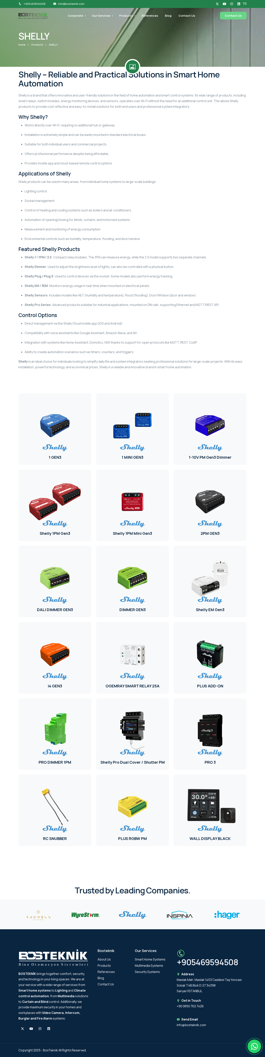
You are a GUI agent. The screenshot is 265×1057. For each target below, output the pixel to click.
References (150, 16)
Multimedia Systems (149, 965)
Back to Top (8, 529)
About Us (104, 959)
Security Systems (147, 972)
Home (22, 44)
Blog (168, 16)
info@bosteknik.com (71, 4)
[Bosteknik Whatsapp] (254, 1046)
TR (244, 4)
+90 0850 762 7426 (190, 1006)
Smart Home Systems (150, 959)
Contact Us (186, 16)
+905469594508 (34, 4)
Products (126, 16)
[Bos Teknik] (33, 15)
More (33, 444)
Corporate (75, 16)
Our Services (101, 16)
